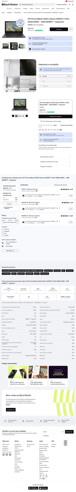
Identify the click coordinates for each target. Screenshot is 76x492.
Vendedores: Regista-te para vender (18, 446)
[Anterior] (13, 116)
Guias (16, 464)
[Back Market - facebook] (10, 454)
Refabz (55, 125)
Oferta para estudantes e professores (5, 448)
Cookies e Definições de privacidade (44, 458)
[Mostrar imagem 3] (23, 115)
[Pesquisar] (20, 4)
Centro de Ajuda (18, 462)
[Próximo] (27, 116)
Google (8, 404)
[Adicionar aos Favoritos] (70, 29)
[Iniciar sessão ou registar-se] (69, 4)
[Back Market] (10, 4)
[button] (20, 23)
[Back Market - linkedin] (7, 454)
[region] (38, 376)
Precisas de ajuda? (62, 4)
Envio (16, 456)
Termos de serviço (43, 444)
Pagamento (17, 454)
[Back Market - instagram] (3, 454)
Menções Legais (43, 465)
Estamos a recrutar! (6, 452)
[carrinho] (72, 4)
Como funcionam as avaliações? (8, 208)
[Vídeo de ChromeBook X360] (14, 46)
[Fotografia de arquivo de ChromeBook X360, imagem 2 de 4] (22, 46)
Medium (53, 446)
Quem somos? (5, 444)
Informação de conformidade (66, 125)
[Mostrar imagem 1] (16, 115)
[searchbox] (38, 4)
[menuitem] (17, 8)
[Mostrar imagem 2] (19, 115)
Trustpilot (53, 444)
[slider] (3, 222)
